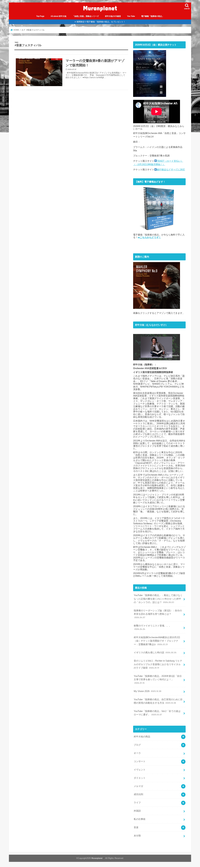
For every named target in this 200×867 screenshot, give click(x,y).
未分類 (137, 835)
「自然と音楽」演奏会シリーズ (85, 16)
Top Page (40, 16)
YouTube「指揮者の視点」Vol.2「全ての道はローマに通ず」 (157, 713)
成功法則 (138, 794)
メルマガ (138, 786)
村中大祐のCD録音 (113, 16)
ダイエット (139, 778)
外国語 (137, 811)
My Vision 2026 (147, 691)
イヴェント (139, 769)
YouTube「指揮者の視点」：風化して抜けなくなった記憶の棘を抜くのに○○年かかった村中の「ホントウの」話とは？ (158, 598)
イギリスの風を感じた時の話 (155, 652)
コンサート (139, 761)
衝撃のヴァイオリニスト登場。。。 (152, 627)
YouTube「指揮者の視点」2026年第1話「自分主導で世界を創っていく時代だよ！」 (158, 679)
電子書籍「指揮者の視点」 (152, 16)
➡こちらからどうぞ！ (149, 237)
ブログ (137, 745)
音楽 (136, 827)
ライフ (137, 802)
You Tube (131, 16)
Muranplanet (101, 8)
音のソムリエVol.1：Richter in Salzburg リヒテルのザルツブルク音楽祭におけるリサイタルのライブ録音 (158, 664)
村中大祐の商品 (142, 736)
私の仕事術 (139, 819)
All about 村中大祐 (58, 16)
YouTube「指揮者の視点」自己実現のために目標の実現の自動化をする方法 (158, 701)
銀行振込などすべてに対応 (171, 169)
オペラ (137, 753)
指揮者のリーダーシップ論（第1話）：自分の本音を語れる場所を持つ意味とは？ (158, 614)
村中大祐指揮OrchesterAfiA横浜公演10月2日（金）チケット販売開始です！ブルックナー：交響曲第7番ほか (157, 640)
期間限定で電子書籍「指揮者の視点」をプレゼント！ (101, 22)
